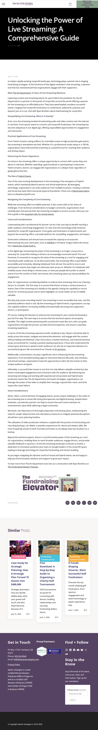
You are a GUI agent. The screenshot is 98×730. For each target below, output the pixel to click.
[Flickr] (66, 654)
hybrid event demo (80, 191)
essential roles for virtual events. (39, 214)
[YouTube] (78, 650)
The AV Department (22, 93)
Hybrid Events (25, 176)
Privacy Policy (14, 664)
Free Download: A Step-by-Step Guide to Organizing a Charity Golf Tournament (47, 573)
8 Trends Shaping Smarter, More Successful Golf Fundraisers (77, 570)
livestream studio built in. (24, 246)
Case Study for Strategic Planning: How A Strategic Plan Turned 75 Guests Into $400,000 (20, 573)
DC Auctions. (60, 349)
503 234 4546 (20, 656)
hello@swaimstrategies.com (26, 659)
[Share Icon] (85, 650)
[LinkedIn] (70, 650)
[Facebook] (74, 650)
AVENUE (50, 242)
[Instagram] (66, 650)
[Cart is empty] (70, 4)
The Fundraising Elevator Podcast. (23, 467)
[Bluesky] (81, 650)
